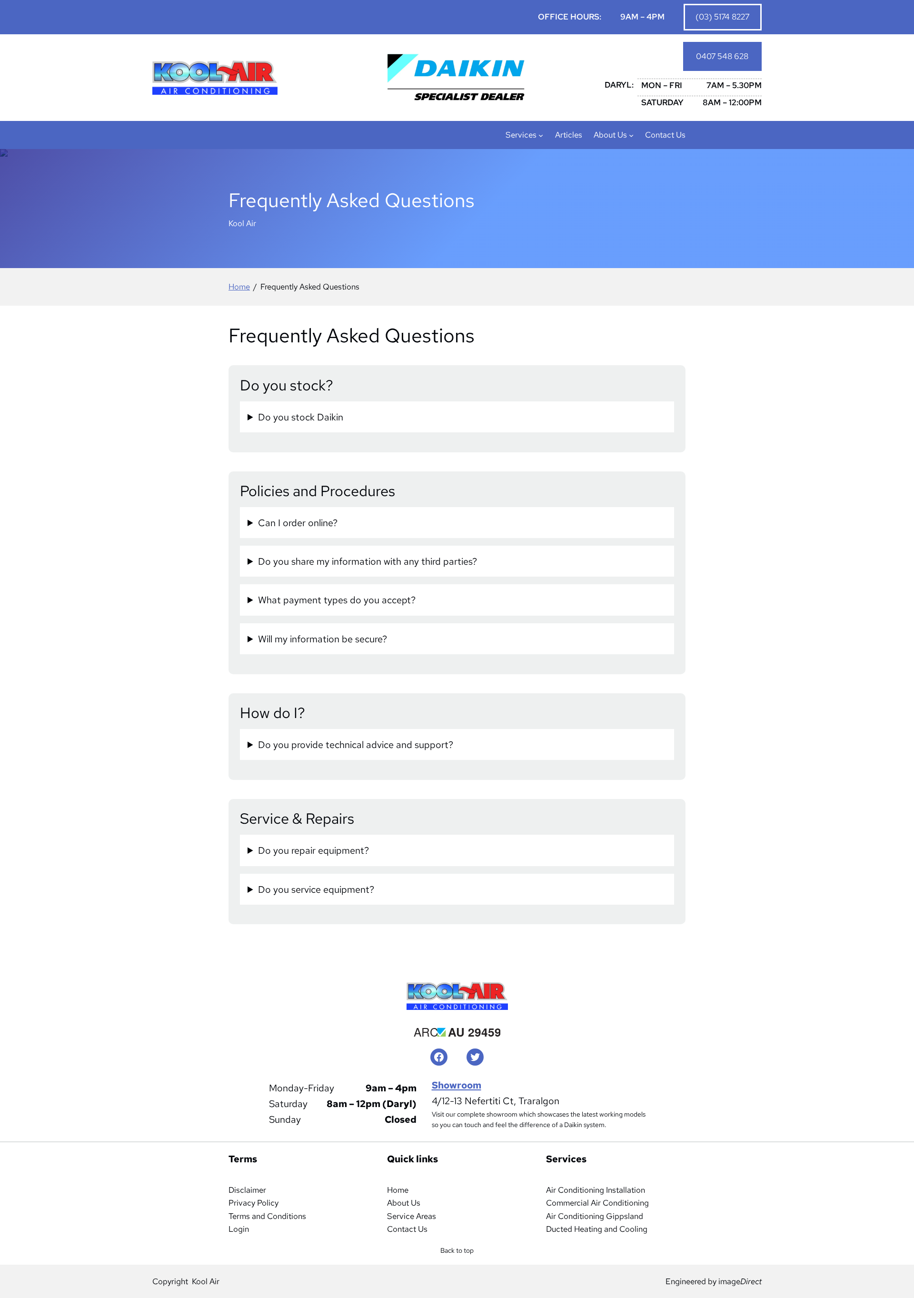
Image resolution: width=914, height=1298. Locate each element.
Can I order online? (298, 522)
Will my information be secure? (322, 638)
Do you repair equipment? (313, 850)
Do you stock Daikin (300, 416)
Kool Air (205, 1281)
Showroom (456, 1084)
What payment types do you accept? (337, 599)
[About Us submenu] (631, 135)
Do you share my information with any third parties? (367, 561)
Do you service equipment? (316, 889)
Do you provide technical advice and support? (355, 744)
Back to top (459, 1253)
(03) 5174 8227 (722, 16)
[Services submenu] (540, 135)
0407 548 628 (722, 56)
